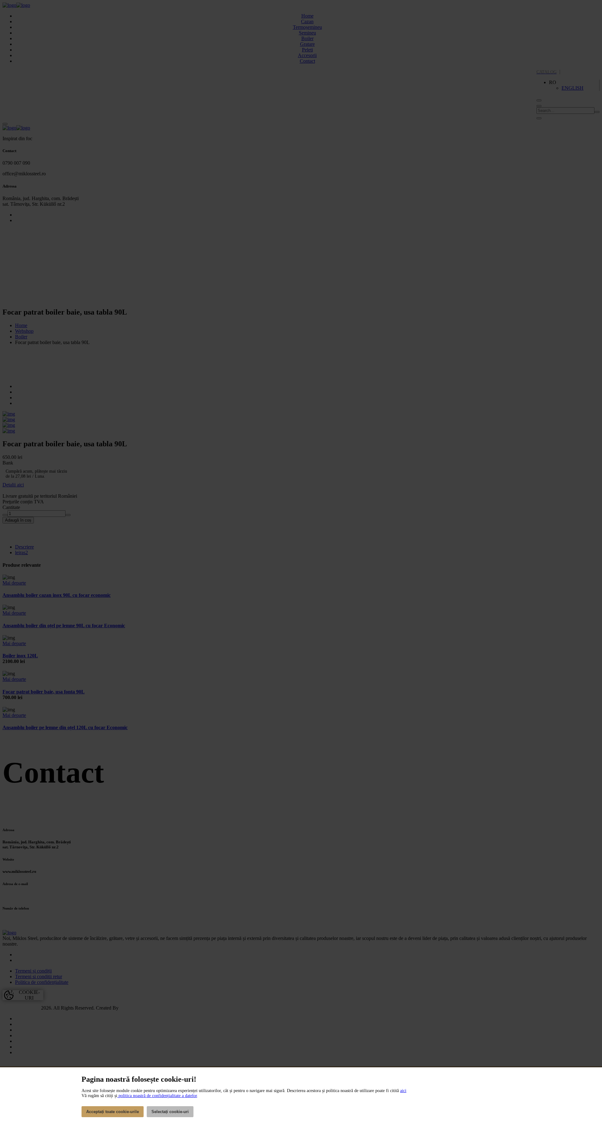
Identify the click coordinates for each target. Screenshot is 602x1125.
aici (403, 1090)
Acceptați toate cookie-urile (112, 1111)
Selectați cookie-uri (170, 1111)
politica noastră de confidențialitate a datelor (157, 1095)
